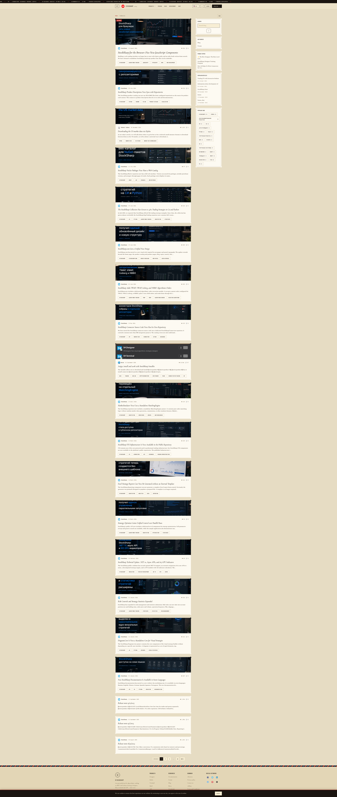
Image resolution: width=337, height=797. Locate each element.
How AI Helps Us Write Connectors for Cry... (208, 67)
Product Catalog (154, 101)
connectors (146, 336)
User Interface (165, 258)
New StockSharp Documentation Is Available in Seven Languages (141, 680)
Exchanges (162, 336)
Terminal (152, 783)
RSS (220, 15)
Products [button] (151, 6)
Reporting (155, 493)
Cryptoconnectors (144, 376)
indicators (131, 571)
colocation (202, 160)
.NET (136, 180)
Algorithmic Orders (160, 297)
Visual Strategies (153, 650)
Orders (149, 415)
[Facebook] (207, 777)
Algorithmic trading (134, 62)
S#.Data (209, 139)
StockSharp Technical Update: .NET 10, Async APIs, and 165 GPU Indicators (146, 562)
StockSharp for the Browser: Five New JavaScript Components (148, 52)
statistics (155, 611)
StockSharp (122, 62)
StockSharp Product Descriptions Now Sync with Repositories (140, 92)
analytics (141, 493)
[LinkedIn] (217, 777)
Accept (218, 793)
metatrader (156, 376)
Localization (165, 101)
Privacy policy (191, 780)
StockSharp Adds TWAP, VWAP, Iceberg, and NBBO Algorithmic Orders (144, 288)
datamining (202, 151)
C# (129, 219)
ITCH (212, 160)
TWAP (144, 297)
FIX (129, 454)
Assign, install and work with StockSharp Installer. (136, 366)
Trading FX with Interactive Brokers (208, 79)
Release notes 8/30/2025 (126, 743)
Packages (143, 180)
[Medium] (217, 782)
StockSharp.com (133, 258)
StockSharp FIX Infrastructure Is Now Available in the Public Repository (144, 444)
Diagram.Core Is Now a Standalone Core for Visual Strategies (140, 640)
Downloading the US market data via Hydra (134, 131)
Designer (143, 650)
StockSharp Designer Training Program (206, 62)
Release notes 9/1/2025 (126, 723)
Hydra (120, 140)
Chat (179, 6)
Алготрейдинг (204, 127)
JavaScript (145, 62)
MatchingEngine (159, 415)
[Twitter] (212, 777)
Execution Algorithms (173, 297)
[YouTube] (212, 782)
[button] (196, 6)
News (170, 786)
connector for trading (174, 376)
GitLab (144, 101)
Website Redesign (145, 258)
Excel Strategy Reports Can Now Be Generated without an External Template (146, 484)
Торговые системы (206, 147)
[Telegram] (207, 782)
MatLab (134, 376)
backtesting (158, 219)
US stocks (138, 140)
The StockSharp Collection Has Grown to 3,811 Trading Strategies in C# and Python (148, 209)
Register (217, 6)
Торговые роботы (205, 135)
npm (162, 62)
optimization (156, 532)
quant (212, 151)
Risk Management (165, 611)
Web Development (171, 62)
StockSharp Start (203, 89)
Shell (151, 786)
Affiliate (189, 786)
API (129, 336)
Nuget (130, 180)
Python (135, 219)
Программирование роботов (208, 119)
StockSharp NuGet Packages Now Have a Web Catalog (138, 170)
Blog (165, 6)
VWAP (150, 297)
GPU (160, 571)
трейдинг (203, 155)
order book (141, 415)
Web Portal (155, 258)
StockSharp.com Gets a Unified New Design (133, 249)
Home (116, 15)
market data (129, 140)
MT (184, 376)
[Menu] (117, 6)
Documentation (158, 689)
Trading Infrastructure (163, 454)
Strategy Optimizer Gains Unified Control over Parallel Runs (140, 523)
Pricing (160, 6)
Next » (182, 759)
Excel (148, 493)
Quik (120, 376)
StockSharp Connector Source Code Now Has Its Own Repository (142, 327)
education (148, 689)
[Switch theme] (202, 6)
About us (189, 777)
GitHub (130, 101)
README (137, 101)
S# (200, 143)
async (166, 571)
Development (172, 6)
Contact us (190, 783)
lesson (199, 95)
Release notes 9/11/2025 (126, 703)
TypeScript (155, 62)
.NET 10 (154, 571)
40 (177, 759)
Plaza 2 (210, 132)
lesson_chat (201, 100)
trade (163, 376)
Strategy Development (143, 571)
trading (127, 376)
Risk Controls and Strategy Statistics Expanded (135, 601)
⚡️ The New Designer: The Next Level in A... (208, 58)
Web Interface (152, 180)
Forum (200, 46)
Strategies (167, 219)
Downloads (171, 789)
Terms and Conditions (193, 789)
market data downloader (150, 140)
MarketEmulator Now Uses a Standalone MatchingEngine (139, 405)
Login (207, 6)
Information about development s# (208, 84)
